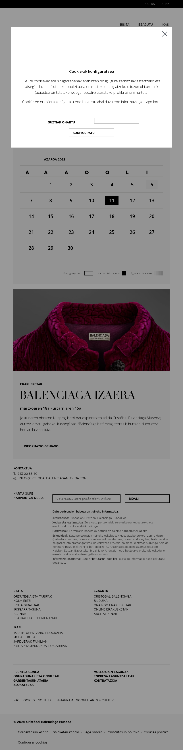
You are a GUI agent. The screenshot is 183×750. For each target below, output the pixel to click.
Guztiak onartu (61, 122)
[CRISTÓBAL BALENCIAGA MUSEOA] (84, 49)
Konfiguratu (84, 133)
